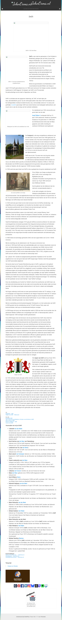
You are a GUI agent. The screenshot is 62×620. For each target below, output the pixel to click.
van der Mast (23, 483)
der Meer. (15, 473)
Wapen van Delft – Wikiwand (12, 414)
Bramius (21, 538)
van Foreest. (18, 471)
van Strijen (21, 511)
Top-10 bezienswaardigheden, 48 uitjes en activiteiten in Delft (20, 419)
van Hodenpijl (20, 454)
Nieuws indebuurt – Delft (11, 421)
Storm (19, 477)
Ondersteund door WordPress (23, 616)
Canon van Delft (9, 422)
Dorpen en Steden (13, 566)
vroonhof (13, 105)
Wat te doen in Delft (10, 420)
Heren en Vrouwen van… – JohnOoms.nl (15, 554)
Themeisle (43, 616)
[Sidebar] (2, 8)
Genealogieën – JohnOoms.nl (12, 556)
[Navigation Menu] (59, 8)
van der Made (18, 428)
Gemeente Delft (9, 418)
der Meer (21, 441)
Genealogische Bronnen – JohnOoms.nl (15, 557)
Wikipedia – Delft (9, 413)
